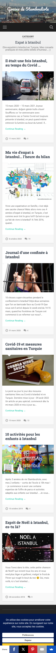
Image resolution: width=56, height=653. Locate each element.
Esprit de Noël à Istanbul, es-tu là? (27, 524)
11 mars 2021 (15, 138)
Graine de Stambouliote (28, 9)
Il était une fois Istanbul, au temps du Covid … (26, 63)
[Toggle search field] (51, 27)
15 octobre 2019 (16, 508)
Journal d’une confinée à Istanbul (26, 254)
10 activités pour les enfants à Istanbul (22, 436)
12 (28, 420)
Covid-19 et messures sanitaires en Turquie (23, 346)
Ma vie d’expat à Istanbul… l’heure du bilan (27, 154)
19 (29, 239)
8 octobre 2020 (15, 239)
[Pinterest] (32, 649)
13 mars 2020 (15, 420)
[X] (23, 649)
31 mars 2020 (15, 330)
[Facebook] (14, 649)
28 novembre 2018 (17, 597)
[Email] (42, 649)
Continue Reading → (15, 129)
